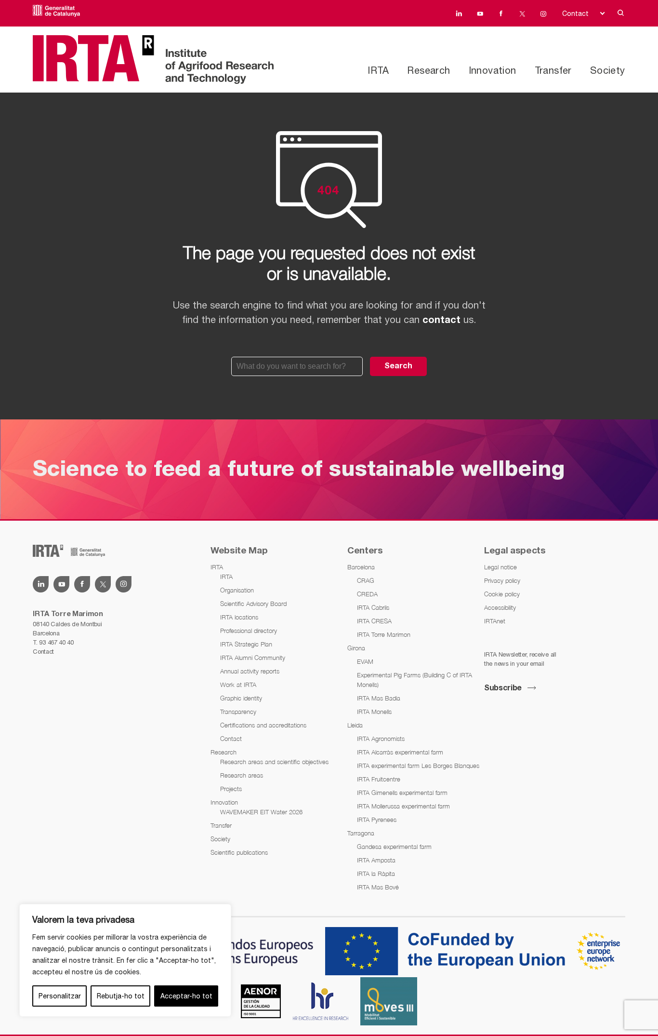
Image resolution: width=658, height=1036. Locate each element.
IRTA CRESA (374, 621)
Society (607, 70)
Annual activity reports (249, 671)
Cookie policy (502, 594)
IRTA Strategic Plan (246, 644)
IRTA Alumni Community (252, 657)
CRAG (365, 580)
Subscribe (503, 688)
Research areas (241, 775)
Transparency (238, 711)
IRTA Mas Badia (378, 698)
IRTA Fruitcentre (378, 779)
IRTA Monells (374, 711)
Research (428, 70)
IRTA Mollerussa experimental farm (403, 806)
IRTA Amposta (376, 860)
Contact (575, 13)
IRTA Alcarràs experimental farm (400, 752)
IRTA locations (239, 617)
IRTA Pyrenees (376, 819)
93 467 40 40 (56, 642)
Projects (231, 789)
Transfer (553, 70)
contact (441, 320)
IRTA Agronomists (381, 738)
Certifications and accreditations (263, 725)
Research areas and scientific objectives (274, 762)
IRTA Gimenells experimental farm (402, 792)
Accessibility (500, 607)
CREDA (367, 594)
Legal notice (500, 567)
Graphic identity (241, 698)
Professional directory (248, 630)
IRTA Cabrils (373, 607)
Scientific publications (239, 852)
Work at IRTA (238, 684)
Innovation (492, 70)
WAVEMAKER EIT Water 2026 (261, 812)
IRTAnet (494, 621)
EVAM (365, 661)
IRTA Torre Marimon (383, 634)
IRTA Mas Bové (378, 887)
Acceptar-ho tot (186, 996)
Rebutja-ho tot (121, 996)
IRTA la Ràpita (376, 873)
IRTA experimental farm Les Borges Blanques (418, 765)
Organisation (237, 590)
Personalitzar (60, 996)
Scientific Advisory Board (253, 603)
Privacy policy (502, 580)
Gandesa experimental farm (394, 846)
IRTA (378, 70)
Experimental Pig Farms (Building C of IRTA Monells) (414, 679)
